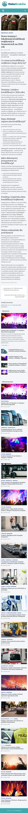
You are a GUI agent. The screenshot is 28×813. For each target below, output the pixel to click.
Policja (11, 718)
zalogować (10, 305)
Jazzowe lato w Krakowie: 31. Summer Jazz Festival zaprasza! (12, 331)
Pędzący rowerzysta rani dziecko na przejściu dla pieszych (12, 721)
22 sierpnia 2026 (6, 459)
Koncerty (3, 692)
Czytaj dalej (4, 345)
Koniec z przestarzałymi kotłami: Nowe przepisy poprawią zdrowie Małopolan (13, 615)
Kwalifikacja (4, 33)
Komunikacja (4, 427)
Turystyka (3, 533)
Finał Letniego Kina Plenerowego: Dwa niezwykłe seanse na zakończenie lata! (13, 774)
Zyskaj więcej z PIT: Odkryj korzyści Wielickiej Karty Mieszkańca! (13, 289)
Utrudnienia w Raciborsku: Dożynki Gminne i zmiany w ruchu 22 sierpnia (12, 562)
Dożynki (3, 560)
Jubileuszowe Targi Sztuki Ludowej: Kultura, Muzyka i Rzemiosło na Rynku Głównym (17, 373)
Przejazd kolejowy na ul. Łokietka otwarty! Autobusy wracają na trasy (17, 351)
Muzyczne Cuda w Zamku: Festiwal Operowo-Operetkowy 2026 (12, 695)
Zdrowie (19, 612)
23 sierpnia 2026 (6, 406)
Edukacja (3, 586)
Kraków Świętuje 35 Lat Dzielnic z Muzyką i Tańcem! (17, 357)
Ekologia (3, 612)
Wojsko (11, 33)
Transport (15, 480)
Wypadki (16, 718)
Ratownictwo (4, 666)
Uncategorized (5, 401)
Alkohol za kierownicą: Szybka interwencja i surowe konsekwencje (12, 748)
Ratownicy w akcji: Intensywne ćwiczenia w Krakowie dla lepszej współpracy (14, 668)
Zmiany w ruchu (11, 427)
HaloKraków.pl (18, 810)
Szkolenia (10, 666)
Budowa (3, 480)
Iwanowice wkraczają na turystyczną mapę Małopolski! (14, 295)
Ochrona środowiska (11, 612)
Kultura (3, 454)
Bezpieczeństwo (5, 718)
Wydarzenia (8, 454)
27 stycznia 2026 (6, 50)
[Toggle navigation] (3, 10)
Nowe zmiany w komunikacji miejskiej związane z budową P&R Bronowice (18, 365)
